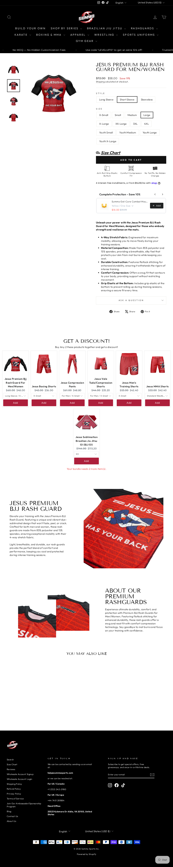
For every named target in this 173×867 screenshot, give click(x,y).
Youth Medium (127, 132)
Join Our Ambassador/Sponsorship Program (24, 805)
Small (118, 115)
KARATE (22, 34)
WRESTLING (104, 34)
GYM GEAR (85, 41)
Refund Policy (14, 788)
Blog (9, 811)
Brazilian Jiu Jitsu (105, 28)
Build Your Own (30, 28)
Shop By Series (65, 28)
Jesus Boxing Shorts (44, 386)
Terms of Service (15, 798)
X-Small (103, 115)
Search (10, 759)
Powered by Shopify (86, 854)
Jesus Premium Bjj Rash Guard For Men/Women (16, 382)
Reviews (11, 769)
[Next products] (162, 194)
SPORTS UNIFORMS (139, 34)
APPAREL (78, 34)
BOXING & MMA (49, 34)
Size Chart (12, 764)
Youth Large (150, 132)
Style (100, 93)
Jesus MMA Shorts (157, 386)
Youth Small (106, 132)
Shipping (100, 81)
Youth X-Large (107, 141)
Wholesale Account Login (19, 779)
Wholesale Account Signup (20, 774)
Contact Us (12, 816)
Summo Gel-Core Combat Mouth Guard (130, 201)
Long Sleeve (106, 99)
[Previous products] (155, 194)
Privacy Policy (14, 793)
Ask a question (131, 300)
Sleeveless (147, 99)
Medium (132, 115)
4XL (146, 123)
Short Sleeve (127, 99)
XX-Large (121, 123)
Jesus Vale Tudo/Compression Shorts (100, 382)
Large (146, 115)
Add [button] (15, 402)
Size (99, 109)
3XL (135, 123)
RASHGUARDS (143, 28)
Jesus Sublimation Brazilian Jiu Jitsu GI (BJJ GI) (86, 440)
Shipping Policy (14, 784)
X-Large (104, 123)
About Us (11, 821)
